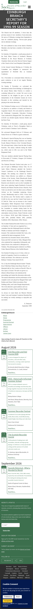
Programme (7, 320)
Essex (27, 575)
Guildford (12, 577)
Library (5, 329)
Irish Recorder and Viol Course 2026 (17, 352)
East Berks (13, 575)
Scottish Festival (8, 322)
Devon (20, 573)
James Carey (7, 333)
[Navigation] (29, 7)
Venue (5, 318)
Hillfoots (27, 577)
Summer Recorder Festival (19, 411)
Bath (14, 566)
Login (25, 2)
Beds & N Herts (22, 566)
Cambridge (24, 569)
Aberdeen (9, 566)
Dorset (26, 573)
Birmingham (9, 569)
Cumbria (14, 573)
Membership (14, 2)
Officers (5, 327)
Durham (6, 575)
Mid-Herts (20, 577)
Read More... (11, 372)
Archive (5, 331)
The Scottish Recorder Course (17, 435)
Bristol (17, 569)
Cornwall (7, 573)
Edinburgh (21, 575)
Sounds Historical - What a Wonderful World (19, 469)
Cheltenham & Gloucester (12, 571)
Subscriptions (7, 324)
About (5, 315)
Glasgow (5, 577)
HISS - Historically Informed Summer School (19, 379)
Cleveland (25, 571)
